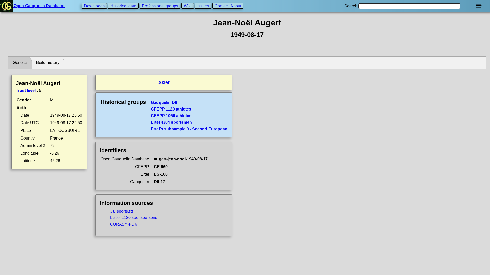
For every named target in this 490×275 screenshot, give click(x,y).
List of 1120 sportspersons (133, 217)
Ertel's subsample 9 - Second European (189, 129)
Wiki (188, 6)
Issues (203, 6)
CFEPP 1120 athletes (171, 109)
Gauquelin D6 (164, 102)
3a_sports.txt (121, 211)
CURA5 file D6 (123, 224)
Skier (164, 82)
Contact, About (228, 6)
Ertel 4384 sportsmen (171, 122)
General (20, 62)
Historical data (123, 6)
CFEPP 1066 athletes (171, 116)
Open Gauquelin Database (39, 6)
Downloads (94, 6)
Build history (48, 62)
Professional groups (160, 6)
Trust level (26, 90)
